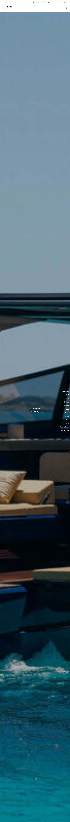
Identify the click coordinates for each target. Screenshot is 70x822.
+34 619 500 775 (38, 2)
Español (65, 2)
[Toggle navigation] (66, 7)
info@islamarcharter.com (53, 2)
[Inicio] (8, 8)
